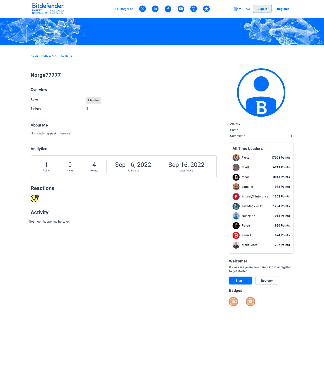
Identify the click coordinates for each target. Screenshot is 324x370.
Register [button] (267, 280)
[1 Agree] (233, 301)
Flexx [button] (245, 157)
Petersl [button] (246, 225)
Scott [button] (245, 167)
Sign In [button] (240, 280)
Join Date (133, 170)
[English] (49, 9)
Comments (261, 136)
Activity (235, 123)
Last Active (186, 170)
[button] (236, 157)
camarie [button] (247, 186)
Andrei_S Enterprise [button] (255, 196)
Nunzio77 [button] (248, 216)
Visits (70, 170)
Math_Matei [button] (250, 245)
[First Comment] (250, 301)
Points (94, 170)
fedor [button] (245, 177)
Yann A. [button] (247, 235)
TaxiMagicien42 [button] (252, 206)
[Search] (248, 9)
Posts (46, 170)
